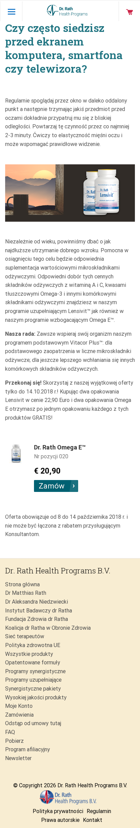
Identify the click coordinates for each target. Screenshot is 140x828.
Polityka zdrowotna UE (32, 645)
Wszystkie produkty (29, 654)
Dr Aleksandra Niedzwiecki (36, 602)
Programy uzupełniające (33, 680)
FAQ (10, 732)
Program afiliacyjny (27, 749)
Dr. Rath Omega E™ (60, 447)
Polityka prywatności (58, 811)
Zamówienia (19, 715)
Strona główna (22, 584)
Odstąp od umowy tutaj (33, 723)
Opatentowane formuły (32, 662)
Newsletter (18, 758)
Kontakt (92, 820)
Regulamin (99, 811)
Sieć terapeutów (24, 636)
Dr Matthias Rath (25, 593)
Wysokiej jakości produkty (36, 697)
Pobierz (14, 741)
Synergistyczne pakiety (33, 688)
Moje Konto (19, 706)
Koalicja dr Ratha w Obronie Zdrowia (48, 628)
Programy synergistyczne (35, 671)
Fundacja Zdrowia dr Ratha (36, 619)
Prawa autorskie (60, 820)
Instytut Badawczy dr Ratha (38, 610)
